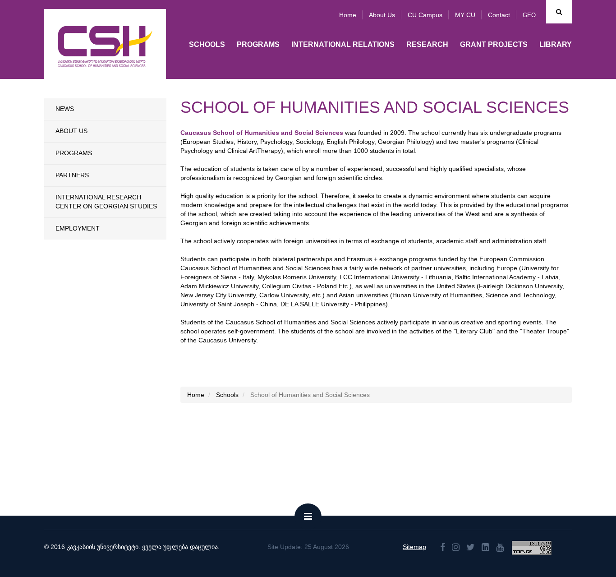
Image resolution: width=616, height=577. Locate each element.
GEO (529, 15)
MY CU (465, 14)
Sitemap (414, 546)
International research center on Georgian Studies (106, 202)
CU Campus (425, 14)
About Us (71, 130)
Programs (258, 44)
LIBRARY (555, 44)
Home (347, 14)
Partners (72, 175)
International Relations (343, 44)
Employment (77, 228)
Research (427, 44)
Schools (207, 44)
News (64, 108)
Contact (499, 14)
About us (382, 14)
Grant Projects (494, 44)
